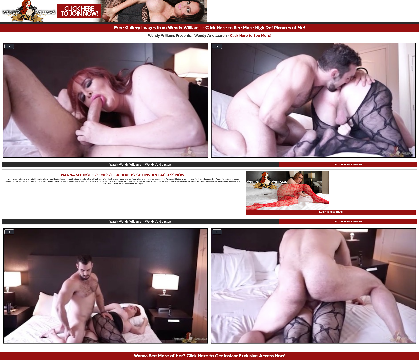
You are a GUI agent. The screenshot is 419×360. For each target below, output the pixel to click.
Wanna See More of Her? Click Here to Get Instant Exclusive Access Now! (209, 356)
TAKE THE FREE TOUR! (331, 212)
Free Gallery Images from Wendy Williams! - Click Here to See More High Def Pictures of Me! (209, 28)
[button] (9, 46)
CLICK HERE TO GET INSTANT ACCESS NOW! (147, 175)
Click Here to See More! (250, 35)
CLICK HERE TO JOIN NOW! (348, 165)
